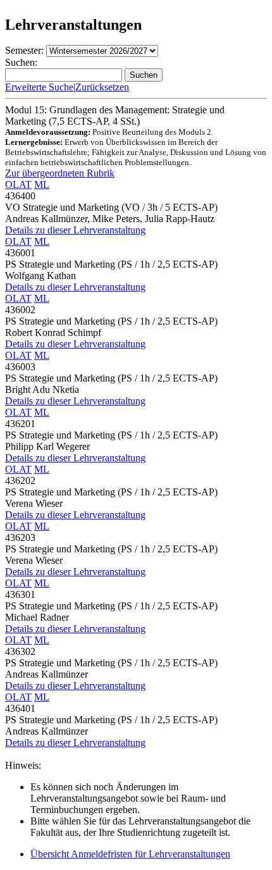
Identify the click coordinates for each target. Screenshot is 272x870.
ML (41, 184)
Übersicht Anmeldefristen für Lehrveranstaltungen (130, 853)
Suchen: (21, 62)
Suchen (144, 75)
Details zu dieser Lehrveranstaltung (75, 230)
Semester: (24, 50)
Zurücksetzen (102, 87)
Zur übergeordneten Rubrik (59, 173)
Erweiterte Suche (39, 87)
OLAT (18, 184)
